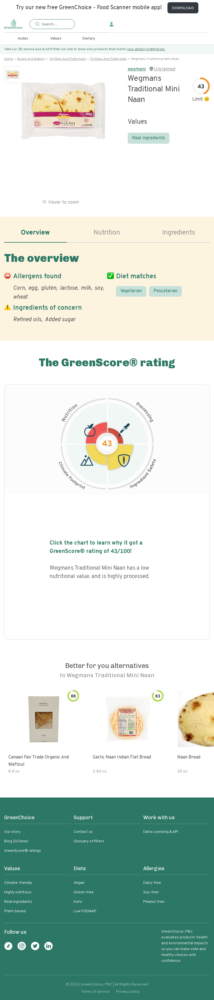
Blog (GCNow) (16, 841)
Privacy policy (128, 991)
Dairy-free (152, 883)
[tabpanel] (107, 286)
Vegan (79, 883)
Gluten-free (84, 892)
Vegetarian (131, 291)
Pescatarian (165, 291)
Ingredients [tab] (178, 233)
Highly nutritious (17, 892)
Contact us (83, 832)
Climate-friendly (18, 883)
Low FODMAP (85, 911)
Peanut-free (153, 901)
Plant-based (15, 911)
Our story (12, 832)
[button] (52, 24)
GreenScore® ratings (22, 850)
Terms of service (95, 991)
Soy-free (151, 892)
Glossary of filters (89, 841)
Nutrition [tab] (107, 233)
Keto (78, 901)
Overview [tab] (35, 233)
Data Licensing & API (160, 832)
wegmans (137, 69)
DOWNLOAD (183, 8)
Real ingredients (148, 138)
